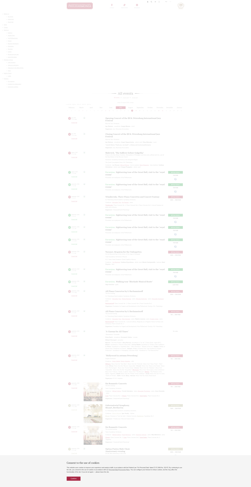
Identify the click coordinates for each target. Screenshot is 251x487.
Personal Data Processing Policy (119, 470)
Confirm (73, 479)
